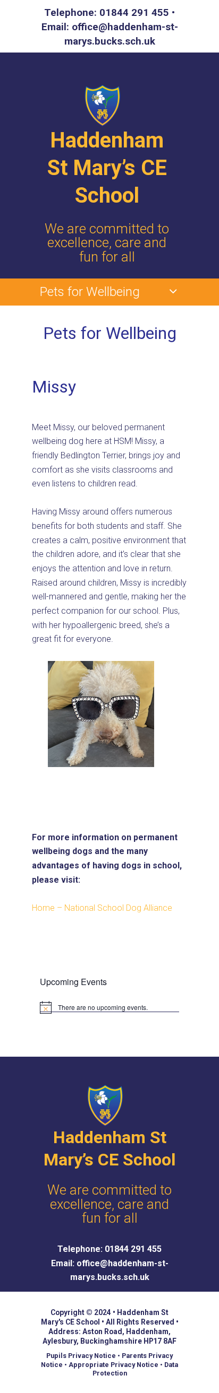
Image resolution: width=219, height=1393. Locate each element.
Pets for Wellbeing (90, 291)
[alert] (109, 1007)
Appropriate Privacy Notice (113, 1365)
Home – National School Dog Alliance (102, 908)
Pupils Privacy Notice (81, 1356)
